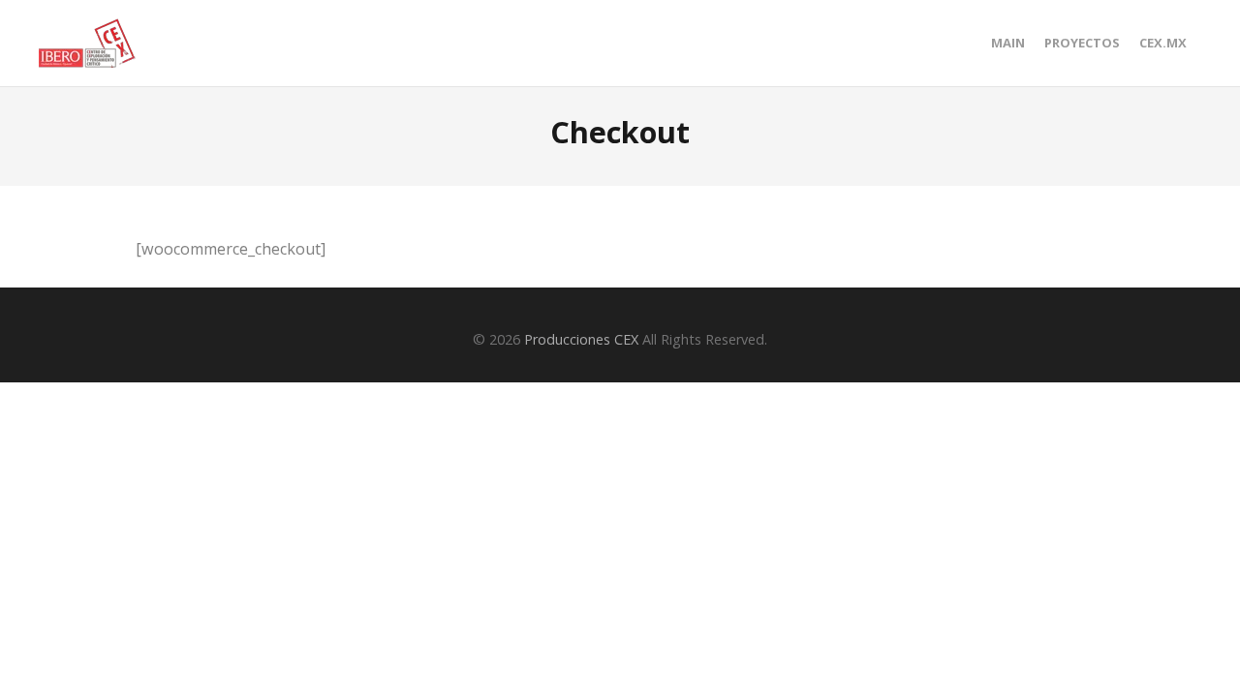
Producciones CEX (581, 339)
